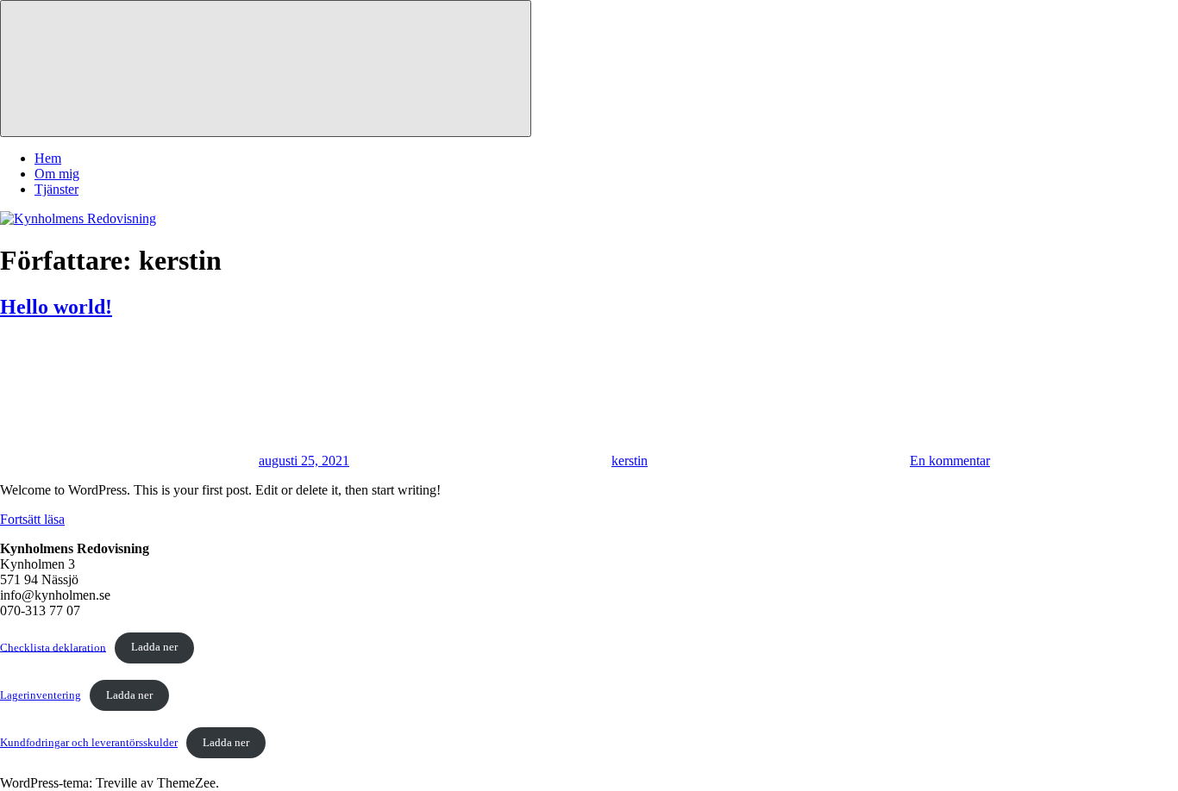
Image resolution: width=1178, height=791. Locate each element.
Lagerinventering (40, 695)
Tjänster (56, 189)
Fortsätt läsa (32, 519)
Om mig (56, 173)
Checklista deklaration (53, 647)
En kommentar (950, 460)
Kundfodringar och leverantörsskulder (89, 743)
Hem (47, 158)
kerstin (629, 460)
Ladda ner (154, 647)
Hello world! (56, 307)
